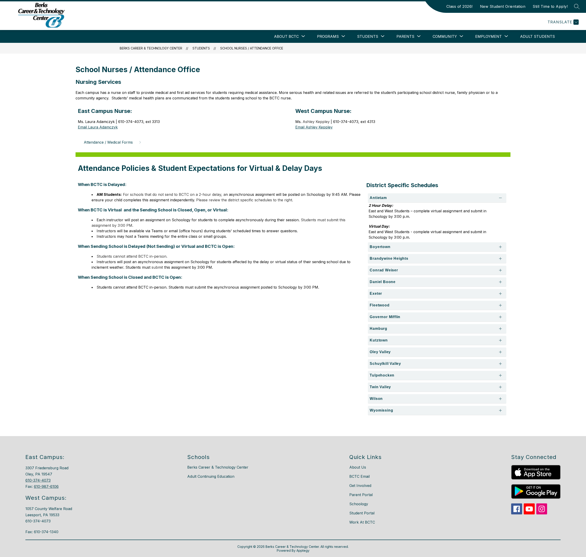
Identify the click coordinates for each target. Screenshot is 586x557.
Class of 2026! (459, 6)
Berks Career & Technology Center (151, 48)
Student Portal (361, 513)
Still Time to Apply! (550, 6)
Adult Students (537, 36)
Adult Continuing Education (210, 476)
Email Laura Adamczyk (98, 127)
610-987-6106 (46, 486)
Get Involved (360, 485)
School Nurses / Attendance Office (251, 48)
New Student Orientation (503, 6)
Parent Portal (361, 494)
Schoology (358, 504)
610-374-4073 (38, 480)
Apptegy (302, 550)
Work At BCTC (362, 522)
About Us (357, 467)
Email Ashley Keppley (314, 127)
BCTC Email (359, 476)
